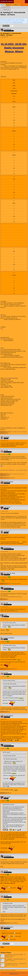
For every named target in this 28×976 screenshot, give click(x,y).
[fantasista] (3, 956)
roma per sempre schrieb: (9, 680)
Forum (3, 4)
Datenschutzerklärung (5, 970)
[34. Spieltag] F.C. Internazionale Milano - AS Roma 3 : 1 (16, 954)
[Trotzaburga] (3, 965)
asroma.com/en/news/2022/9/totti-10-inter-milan (11, 596)
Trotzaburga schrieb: (8, 903)
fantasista (7, 955)
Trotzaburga (24, 431)
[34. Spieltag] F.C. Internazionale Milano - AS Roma (16, 959)
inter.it (7, 384)
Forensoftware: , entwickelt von (14, 973)
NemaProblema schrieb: (8, 804)
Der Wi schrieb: (6, 752)
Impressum (13, 970)
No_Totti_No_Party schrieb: (9, 622)
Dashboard (16, 4)
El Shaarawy (6, 881)
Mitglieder (9, 4)
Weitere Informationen (18, 22)
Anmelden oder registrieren (7, 1)
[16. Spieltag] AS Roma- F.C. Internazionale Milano (16, 963)
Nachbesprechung (8, 957)
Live (6, 961)
